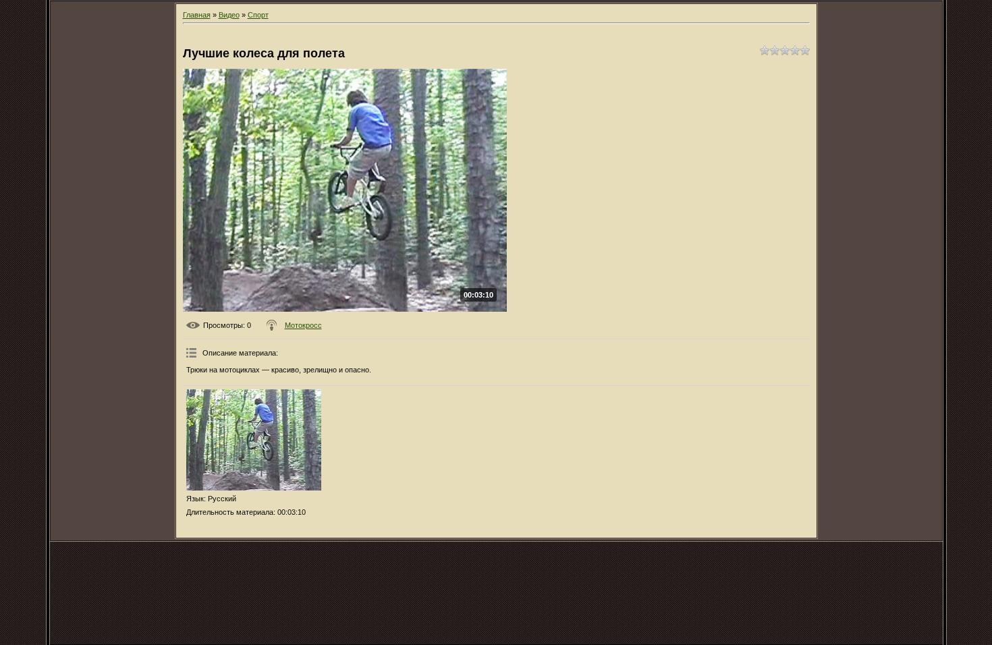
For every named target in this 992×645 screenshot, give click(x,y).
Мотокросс (303, 325)
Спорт (258, 15)
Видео (229, 15)
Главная (197, 15)
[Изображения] (253, 439)
